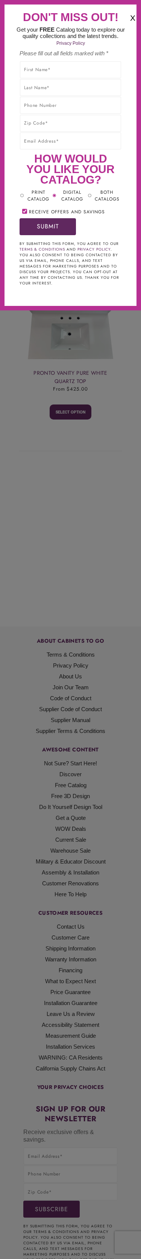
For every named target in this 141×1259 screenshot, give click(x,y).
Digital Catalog (72, 195)
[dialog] (70, 629)
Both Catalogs (107, 195)
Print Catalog (38, 195)
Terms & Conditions (42, 249)
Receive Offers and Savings (67, 211)
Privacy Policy (70, 43)
